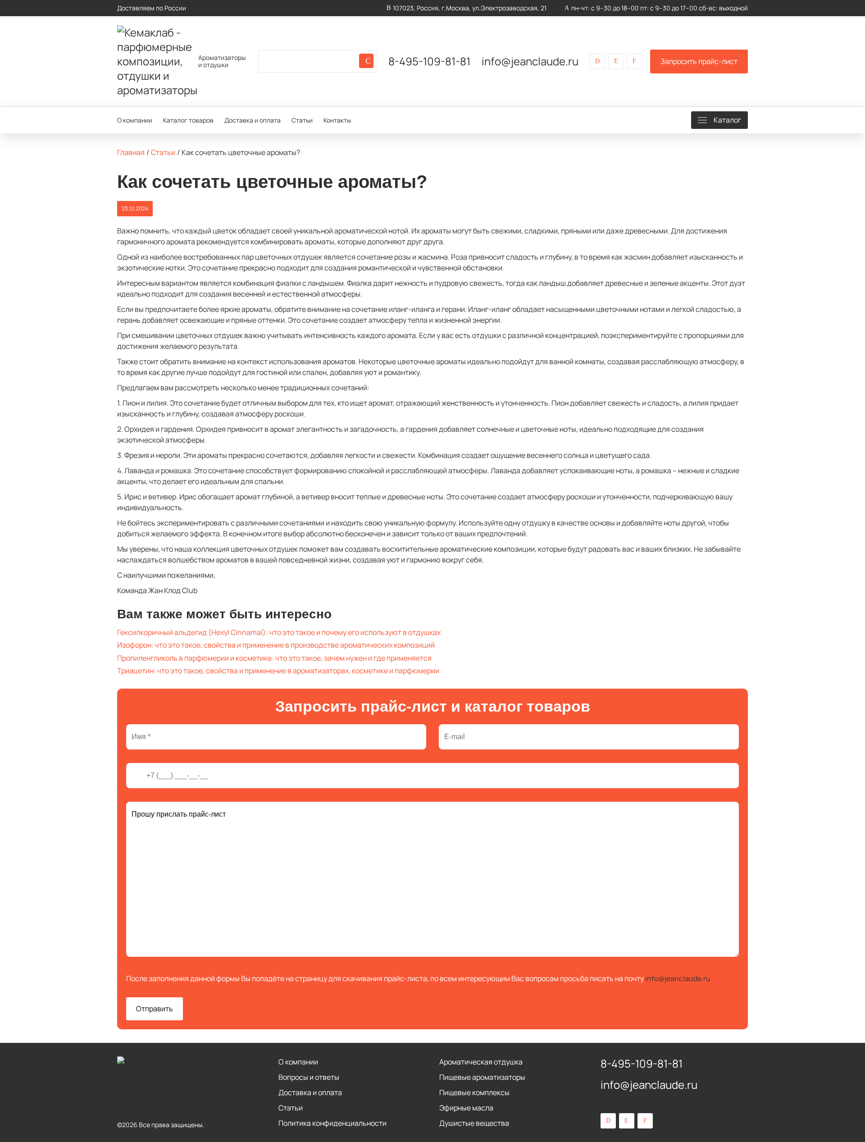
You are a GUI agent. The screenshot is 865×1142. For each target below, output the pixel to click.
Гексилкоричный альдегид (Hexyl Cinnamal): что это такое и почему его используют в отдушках (279, 632)
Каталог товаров (188, 120)
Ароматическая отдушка (481, 1062)
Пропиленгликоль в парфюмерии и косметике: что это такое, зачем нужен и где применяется (274, 658)
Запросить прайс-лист (699, 61)
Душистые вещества (474, 1123)
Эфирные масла (466, 1108)
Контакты (337, 120)
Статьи (302, 120)
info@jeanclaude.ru (530, 61)
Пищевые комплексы (474, 1092)
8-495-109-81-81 (429, 61)
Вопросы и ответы (308, 1077)
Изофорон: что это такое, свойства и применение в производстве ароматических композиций (276, 645)
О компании (134, 120)
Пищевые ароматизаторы (482, 1077)
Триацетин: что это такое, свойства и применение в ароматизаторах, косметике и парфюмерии (278, 671)
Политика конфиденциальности (332, 1123)
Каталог (727, 120)
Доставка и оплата (252, 120)
